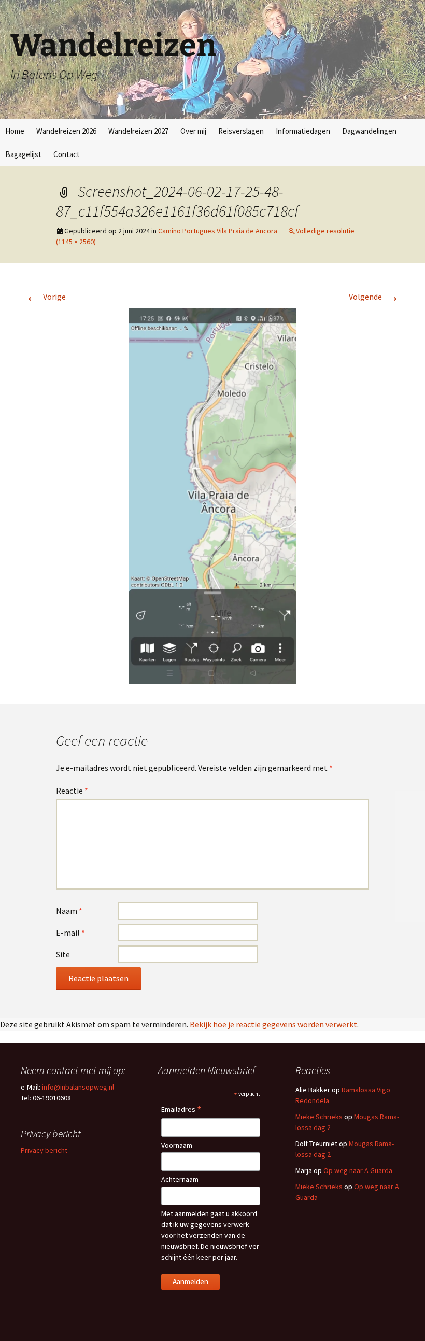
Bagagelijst (23, 154)
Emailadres (181, 1110)
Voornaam (176, 1145)
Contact (66, 154)
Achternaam (180, 1179)
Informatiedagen (303, 131)
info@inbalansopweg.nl (78, 1087)
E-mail (70, 932)
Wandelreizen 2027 (138, 131)
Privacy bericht (44, 1150)
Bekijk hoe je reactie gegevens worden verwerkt (273, 1024)
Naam (69, 911)
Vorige (45, 296)
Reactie (72, 790)
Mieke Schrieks (319, 1116)
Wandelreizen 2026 (66, 131)
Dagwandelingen (369, 131)
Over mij (193, 131)
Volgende (374, 296)
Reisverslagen (241, 131)
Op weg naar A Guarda (357, 1170)
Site (63, 954)
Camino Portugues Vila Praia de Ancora (217, 230)
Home (14, 131)
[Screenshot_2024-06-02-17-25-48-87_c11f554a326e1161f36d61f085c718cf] (212, 495)
